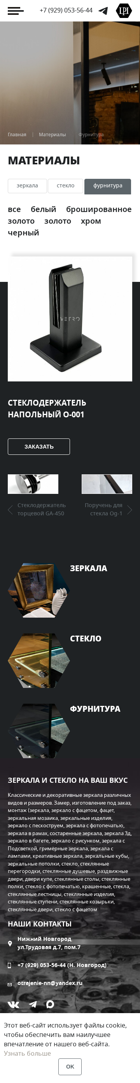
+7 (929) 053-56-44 (66, 10)
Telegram (103, 11)
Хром (91, 221)
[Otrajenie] (124, 11)
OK (70, 1066)
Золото (58, 221)
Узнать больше (27, 1054)
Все (15, 210)
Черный (23, 233)
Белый (44, 210)
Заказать (39, 447)
